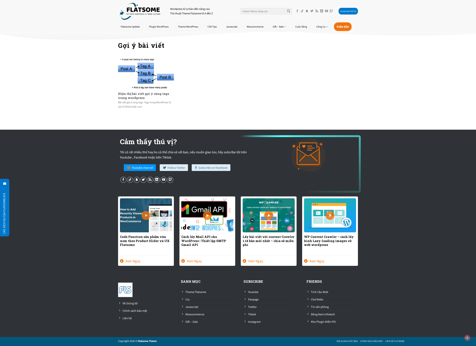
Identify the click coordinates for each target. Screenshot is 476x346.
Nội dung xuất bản (347, 341)
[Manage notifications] (467, 338)
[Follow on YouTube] (326, 11)
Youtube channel (142, 167)
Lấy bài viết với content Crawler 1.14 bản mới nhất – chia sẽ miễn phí (268, 241)
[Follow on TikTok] (302, 11)
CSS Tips (212, 26)
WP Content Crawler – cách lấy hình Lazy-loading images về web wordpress (329, 241)
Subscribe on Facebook (213, 167)
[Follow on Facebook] (297, 11)
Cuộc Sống (301, 26)
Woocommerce (255, 26)
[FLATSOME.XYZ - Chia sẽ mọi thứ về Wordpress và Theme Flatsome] (141, 11)
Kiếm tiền (343, 26)
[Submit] (288, 11)
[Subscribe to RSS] (316, 11)
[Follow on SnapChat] (306, 11)
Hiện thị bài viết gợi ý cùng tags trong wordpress (143, 96)
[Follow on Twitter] (311, 11)
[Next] (358, 233)
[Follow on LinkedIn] (321, 11)
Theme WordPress (188, 26)
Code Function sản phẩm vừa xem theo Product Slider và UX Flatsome (145, 241)
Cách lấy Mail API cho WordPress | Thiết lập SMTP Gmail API (203, 241)
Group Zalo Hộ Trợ (348, 11)
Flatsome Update (130, 26)
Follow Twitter (176, 167)
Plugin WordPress (159, 26)
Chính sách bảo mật (371, 341)
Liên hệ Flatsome (395, 341)
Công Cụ (321, 26)
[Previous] (117, 233)
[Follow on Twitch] (331, 11)
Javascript (231, 26)
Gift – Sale (278, 26)
